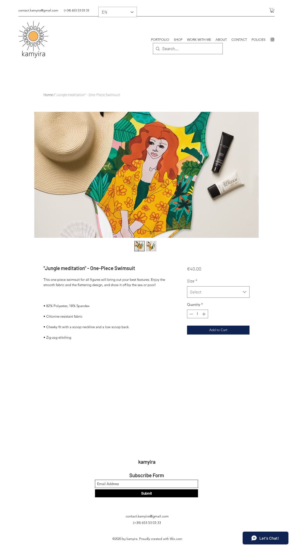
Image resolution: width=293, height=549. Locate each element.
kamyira (146, 462)
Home (48, 94)
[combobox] (218, 292)
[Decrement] (191, 314)
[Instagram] (272, 39)
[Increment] (204, 314)
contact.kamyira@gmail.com (38, 10)
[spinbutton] (197, 314)
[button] (272, 10)
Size (192, 280)
